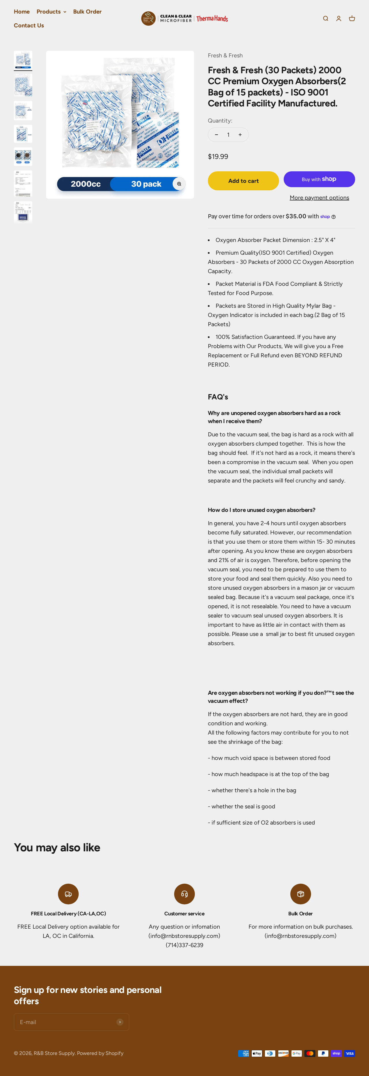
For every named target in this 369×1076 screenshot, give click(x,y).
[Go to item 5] (23, 157)
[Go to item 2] (23, 86)
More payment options (319, 197)
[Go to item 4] (23, 134)
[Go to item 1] (23, 61)
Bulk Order (87, 11)
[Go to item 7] (23, 215)
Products (49, 11)
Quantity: (220, 120)
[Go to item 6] (23, 184)
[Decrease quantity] (216, 135)
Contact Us (29, 25)
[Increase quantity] (240, 135)
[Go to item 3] (23, 111)
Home (22, 11)
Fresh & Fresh (225, 55)
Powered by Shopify (100, 1053)
